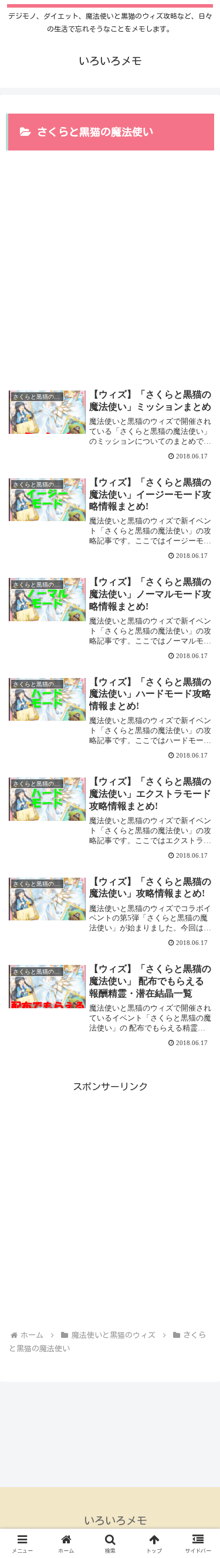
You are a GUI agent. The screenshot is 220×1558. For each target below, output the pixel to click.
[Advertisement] (110, 262)
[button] (197, 1416)
